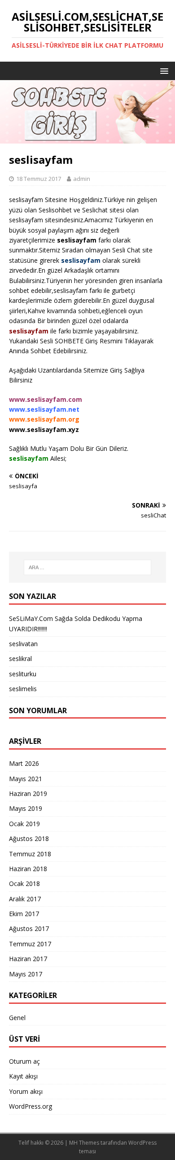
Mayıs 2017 (25, 974)
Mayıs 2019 (25, 808)
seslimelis (23, 688)
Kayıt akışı (23, 1076)
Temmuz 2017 (30, 944)
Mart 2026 (24, 763)
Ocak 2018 (24, 883)
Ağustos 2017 (29, 928)
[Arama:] (87, 567)
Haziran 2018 (28, 868)
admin (81, 179)
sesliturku (22, 674)
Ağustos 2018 (29, 838)
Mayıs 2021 (25, 778)
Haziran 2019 (28, 793)
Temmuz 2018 (30, 854)
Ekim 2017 (24, 913)
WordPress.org (30, 1106)
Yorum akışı (26, 1091)
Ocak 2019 (24, 823)
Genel (17, 1017)
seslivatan (23, 643)
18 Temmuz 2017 (38, 179)
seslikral (20, 658)
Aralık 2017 (25, 899)
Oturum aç (24, 1061)
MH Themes (84, 1143)
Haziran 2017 (28, 958)
